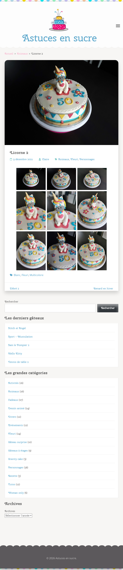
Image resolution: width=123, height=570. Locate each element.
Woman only (16, 492)
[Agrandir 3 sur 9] (102, 172)
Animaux (63, 159)
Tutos (11, 484)
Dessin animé (16, 408)
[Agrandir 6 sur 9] (102, 195)
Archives (10, 511)
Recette (12, 476)
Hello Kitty (15, 353)
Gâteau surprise (17, 442)
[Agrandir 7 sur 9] (41, 235)
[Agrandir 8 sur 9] (72, 235)
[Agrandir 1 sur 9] (41, 172)
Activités (13, 383)
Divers (12, 416)
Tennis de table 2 (18, 362)
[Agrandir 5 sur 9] (72, 195)
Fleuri (74, 159)
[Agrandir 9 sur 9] (102, 235)
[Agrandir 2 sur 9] (72, 172)
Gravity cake (15, 459)
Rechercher (11, 301)
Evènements (15, 425)
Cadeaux (13, 400)
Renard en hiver (103, 288)
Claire (45, 159)
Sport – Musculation (20, 336)
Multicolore (36, 275)
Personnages (86, 159)
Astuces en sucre (59, 37)
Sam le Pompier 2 (18, 345)
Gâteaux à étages (18, 450)
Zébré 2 (14, 288)
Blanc (17, 275)
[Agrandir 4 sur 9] (41, 195)
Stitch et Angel (17, 328)
